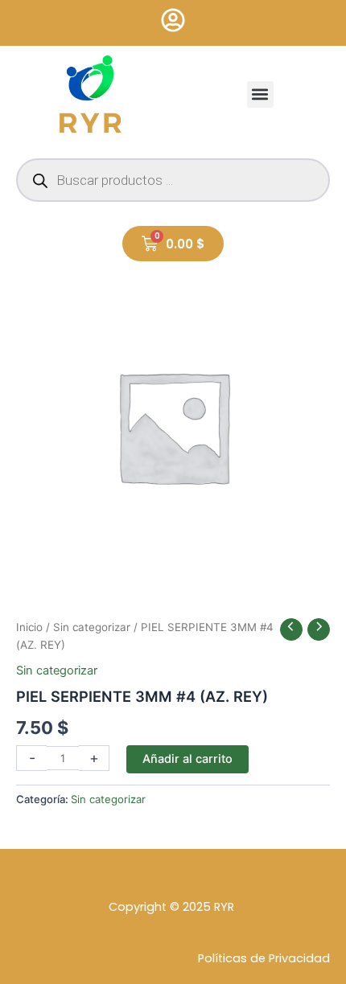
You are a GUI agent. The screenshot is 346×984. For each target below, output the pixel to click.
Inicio (29, 627)
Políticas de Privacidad (264, 958)
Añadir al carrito (187, 759)
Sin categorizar (91, 627)
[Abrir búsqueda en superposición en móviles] (173, 180)
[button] (260, 94)
